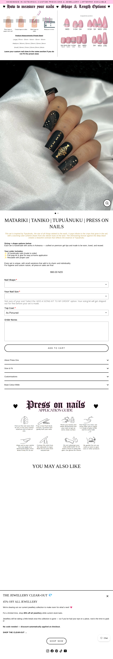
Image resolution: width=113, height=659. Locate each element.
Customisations (10, 376)
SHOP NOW (56, 641)
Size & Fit (8, 368)
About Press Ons (11, 360)
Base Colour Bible (12, 385)
